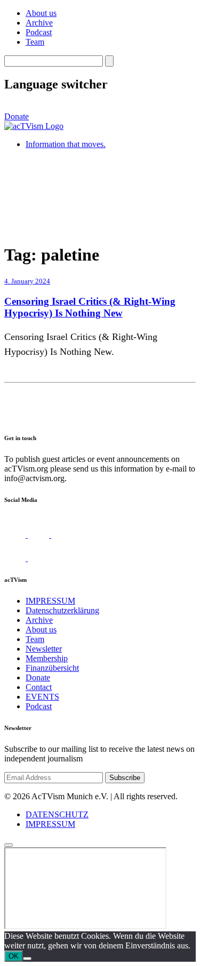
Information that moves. (66, 144)
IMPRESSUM (50, 600)
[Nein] (27, 958)
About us (41, 13)
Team (35, 41)
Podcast (39, 32)
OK (14, 956)
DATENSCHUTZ (57, 814)
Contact (39, 687)
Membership (47, 658)
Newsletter (44, 648)
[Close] (8, 845)
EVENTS (42, 696)
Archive (39, 22)
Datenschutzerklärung (62, 610)
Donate (16, 116)
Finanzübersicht (52, 667)
